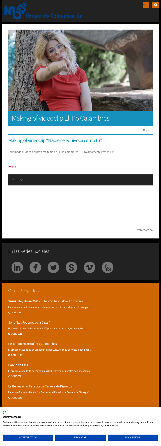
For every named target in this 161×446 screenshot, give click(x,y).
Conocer (16, 312)
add (14, 167)
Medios (146, 130)
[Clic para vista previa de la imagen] (80, 70)
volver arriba (145, 230)
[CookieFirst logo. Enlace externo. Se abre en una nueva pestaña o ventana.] (4, 412)
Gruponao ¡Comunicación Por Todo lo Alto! (43, 11)
